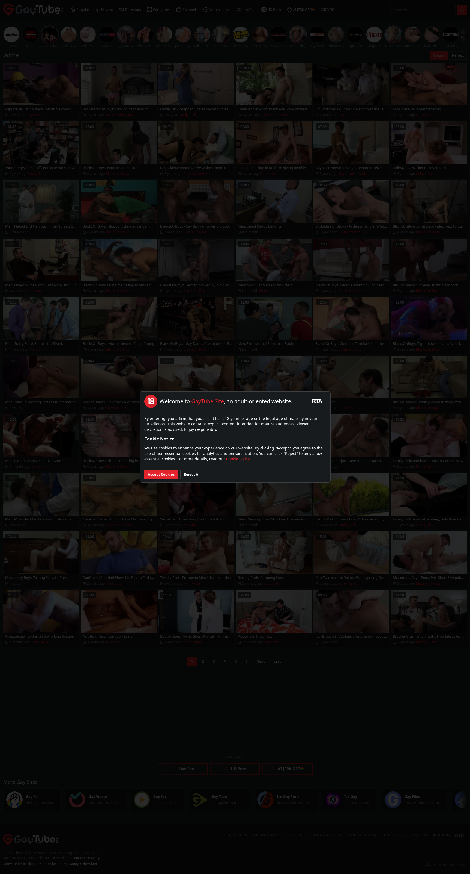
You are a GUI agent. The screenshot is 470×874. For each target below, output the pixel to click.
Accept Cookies (161, 474)
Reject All (192, 474)
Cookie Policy (237, 458)
